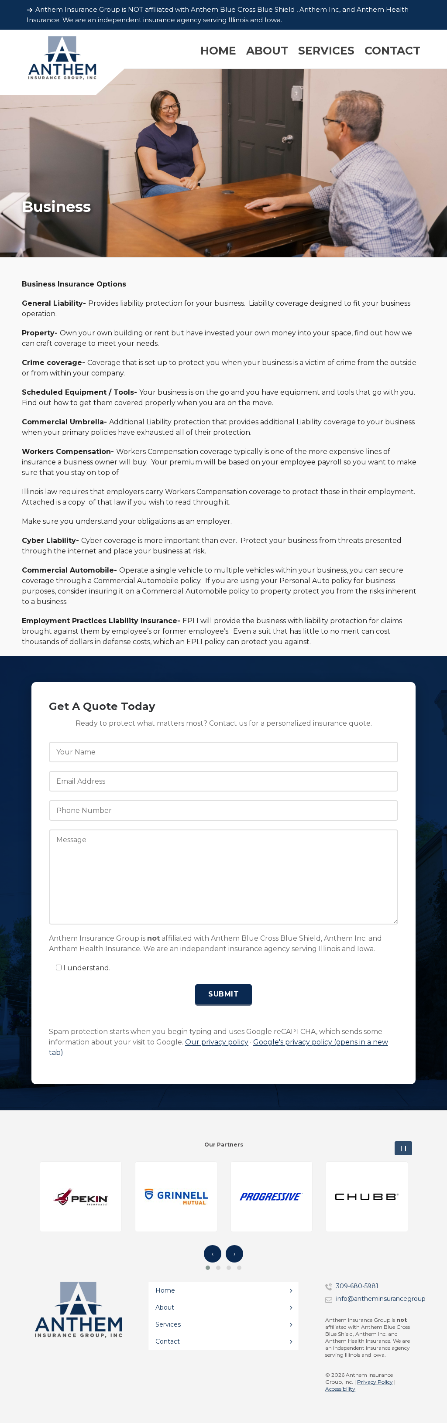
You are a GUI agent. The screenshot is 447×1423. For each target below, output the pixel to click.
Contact (167, 1341)
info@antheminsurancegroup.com (388, 1299)
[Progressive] (271, 1196)
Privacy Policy (375, 1382)
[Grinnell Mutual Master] (176, 1196)
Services (168, 1324)
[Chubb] (367, 1197)
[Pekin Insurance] (81, 1196)
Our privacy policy (216, 1042)
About (164, 1307)
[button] (208, 1268)
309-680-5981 (357, 1286)
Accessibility (340, 1388)
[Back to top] (429, 1391)
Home (165, 1290)
